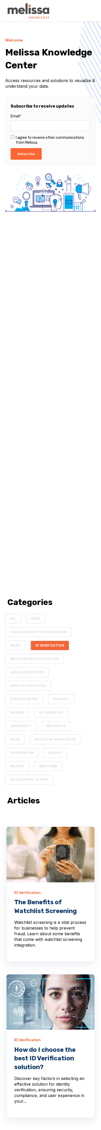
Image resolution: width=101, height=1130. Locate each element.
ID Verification (49, 645)
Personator (22, 753)
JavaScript (21, 726)
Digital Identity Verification (38, 632)
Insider (17, 712)
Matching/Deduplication (34, 659)
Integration (51, 712)
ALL (13, 618)
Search (55, 753)
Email (15, 645)
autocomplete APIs (29, 779)
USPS (35, 618)
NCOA (15, 739)
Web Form (48, 766)
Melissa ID (56, 726)
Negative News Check (55, 739)
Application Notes (28, 686)
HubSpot (61, 699)
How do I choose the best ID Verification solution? (45, 1058)
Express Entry (24, 699)
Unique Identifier (27, 672)
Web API (17, 766)
